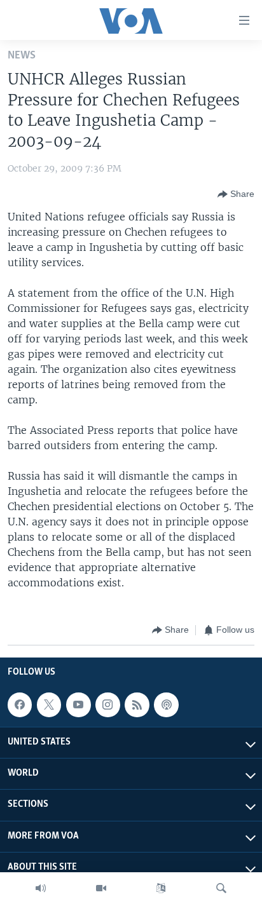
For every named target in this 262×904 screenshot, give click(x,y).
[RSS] (137, 704)
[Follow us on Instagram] (107, 704)
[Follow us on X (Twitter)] (49, 704)
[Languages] (161, 888)
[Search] (221, 888)
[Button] (235, 194)
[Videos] (101, 888)
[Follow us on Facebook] (20, 704)
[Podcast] (166, 704)
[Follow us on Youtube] (78, 704)
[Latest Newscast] (41, 888)
